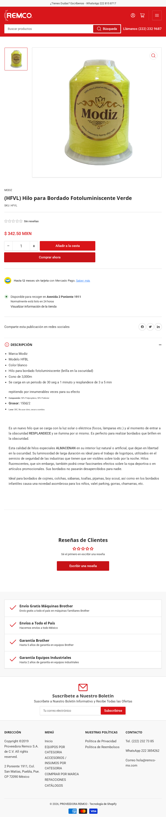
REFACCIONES (55, 780)
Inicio (49, 741)
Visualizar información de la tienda (34, 306)
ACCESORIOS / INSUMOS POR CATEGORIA (55, 763)
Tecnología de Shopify (103, 804)
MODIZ (8, 190)
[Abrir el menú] (157, 15)
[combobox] (62, 28)
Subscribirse (113, 711)
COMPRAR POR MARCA (62, 774)
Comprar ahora (50, 257)
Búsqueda (110, 29)
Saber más (83, 280)
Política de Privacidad (100, 741)
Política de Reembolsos (102, 747)
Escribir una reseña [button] (83, 566)
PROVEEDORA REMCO (73, 804)
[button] (13, 221)
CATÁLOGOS (54, 786)
